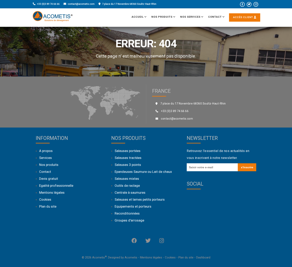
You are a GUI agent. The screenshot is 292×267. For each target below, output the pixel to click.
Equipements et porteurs (133, 206)
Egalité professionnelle (56, 186)
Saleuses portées (127, 151)
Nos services (190, 16)
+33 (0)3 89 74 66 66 (48, 4)
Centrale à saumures (130, 192)
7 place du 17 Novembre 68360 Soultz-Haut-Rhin (129, 4)
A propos (46, 151)
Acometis (131, 257)
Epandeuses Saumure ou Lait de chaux (143, 172)
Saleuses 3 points (128, 165)
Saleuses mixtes (127, 179)
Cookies (45, 199)
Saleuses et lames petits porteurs (140, 199)
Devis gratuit (48, 179)
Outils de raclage (127, 186)
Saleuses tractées (128, 158)
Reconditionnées (127, 213)
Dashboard (203, 257)
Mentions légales (52, 192)
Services (45, 158)
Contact (215, 16)
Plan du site (47, 206)
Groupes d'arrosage (129, 220)
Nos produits (162, 16)
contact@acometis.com (81, 4)
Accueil (137, 16)
